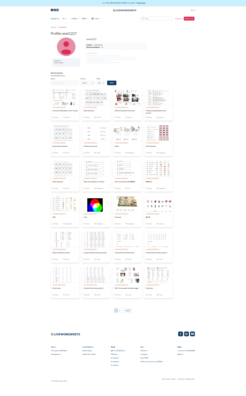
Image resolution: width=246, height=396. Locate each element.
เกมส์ (96, 19)
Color (85, 217)
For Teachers (115, 358)
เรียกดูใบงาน (55, 19)
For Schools (114, 365)
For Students (115, 361)
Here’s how (141, 3)
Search (53, 79)
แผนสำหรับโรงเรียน (89, 354)
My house (118, 217)
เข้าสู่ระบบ (178, 19)
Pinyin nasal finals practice (61, 253)
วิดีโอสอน (114, 354)
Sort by (83, 79)
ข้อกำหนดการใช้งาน (169, 379)
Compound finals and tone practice (95, 253)
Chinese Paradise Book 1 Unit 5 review (65, 110)
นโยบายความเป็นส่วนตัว (186, 379)
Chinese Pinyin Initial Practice (124, 253)
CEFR (84, 19)
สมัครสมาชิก (189, 19)
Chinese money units (90, 146)
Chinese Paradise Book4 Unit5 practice (156, 112)
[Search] (143, 18)
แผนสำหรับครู (87, 350)
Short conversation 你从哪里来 (125, 182)
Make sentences (89, 110)
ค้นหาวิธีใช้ (144, 358)
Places (117, 146)
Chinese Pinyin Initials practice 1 (156, 253)
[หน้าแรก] (124, 10)
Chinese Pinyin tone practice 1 (93, 288)
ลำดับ (98, 79)
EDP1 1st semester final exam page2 (127, 288)
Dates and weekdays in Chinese (94, 182)
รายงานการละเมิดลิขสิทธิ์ (186, 350)
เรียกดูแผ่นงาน (56, 354)
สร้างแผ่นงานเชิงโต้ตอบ (59, 350)
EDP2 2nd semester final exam (125, 110)
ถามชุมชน (144, 354)
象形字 (148, 217)
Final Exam (149, 288)
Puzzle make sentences (59, 146)
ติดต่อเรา (181, 354)
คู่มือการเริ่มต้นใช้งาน (118, 350)
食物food (149, 182)
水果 (53, 217)
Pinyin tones (56, 288)
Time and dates (151, 146)
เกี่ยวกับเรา (144, 350)
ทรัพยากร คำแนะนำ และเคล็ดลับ (151, 361)
